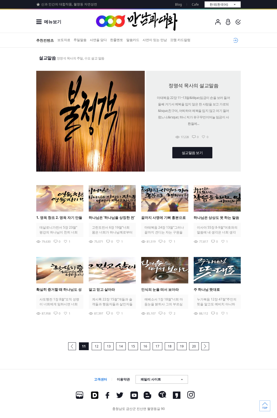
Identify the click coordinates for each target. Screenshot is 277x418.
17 (157, 346)
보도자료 (63, 40)
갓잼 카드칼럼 (180, 40)
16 (145, 346)
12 (96, 346)
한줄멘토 (116, 40)
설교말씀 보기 (192, 152)
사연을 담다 (98, 40)
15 (133, 346)
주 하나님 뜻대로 (207, 289)
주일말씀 (80, 40)
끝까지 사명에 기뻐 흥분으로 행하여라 (163, 218)
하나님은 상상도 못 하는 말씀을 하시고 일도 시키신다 (216, 218)
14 (121, 346)
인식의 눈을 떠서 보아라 (160, 289)
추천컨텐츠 (45, 40)
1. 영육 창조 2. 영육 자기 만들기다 (59, 218)
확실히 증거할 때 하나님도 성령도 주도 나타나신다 (59, 290)
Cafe (195, 4)
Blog (178, 4)
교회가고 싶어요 (234, 40)
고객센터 (100, 379)
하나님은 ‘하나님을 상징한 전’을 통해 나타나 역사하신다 (112, 218)
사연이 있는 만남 (155, 40)
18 (170, 346)
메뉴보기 (52, 21)
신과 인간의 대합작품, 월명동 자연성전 (69, 4)
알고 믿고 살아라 (102, 289)
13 (109, 346)
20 (194, 346)
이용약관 (123, 379)
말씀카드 (132, 40)
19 (182, 346)
